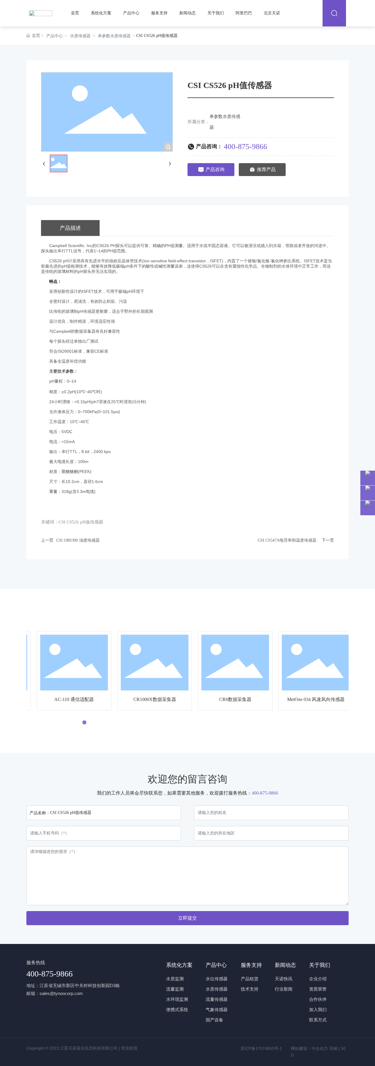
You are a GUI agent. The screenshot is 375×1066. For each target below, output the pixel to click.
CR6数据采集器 (228, 699)
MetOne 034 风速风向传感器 (308, 699)
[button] (78, 722)
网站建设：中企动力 (309, 1048)
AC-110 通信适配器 (66, 699)
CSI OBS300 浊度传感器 (78, 540)
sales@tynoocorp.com (61, 993)
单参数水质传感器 (114, 36)
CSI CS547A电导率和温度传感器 (287, 540)
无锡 (333, 1048)
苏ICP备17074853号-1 (261, 1048)
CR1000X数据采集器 (147, 699)
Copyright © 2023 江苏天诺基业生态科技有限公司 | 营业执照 (81, 1048)
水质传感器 (80, 36)
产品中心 (54, 36)
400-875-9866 (245, 146)
